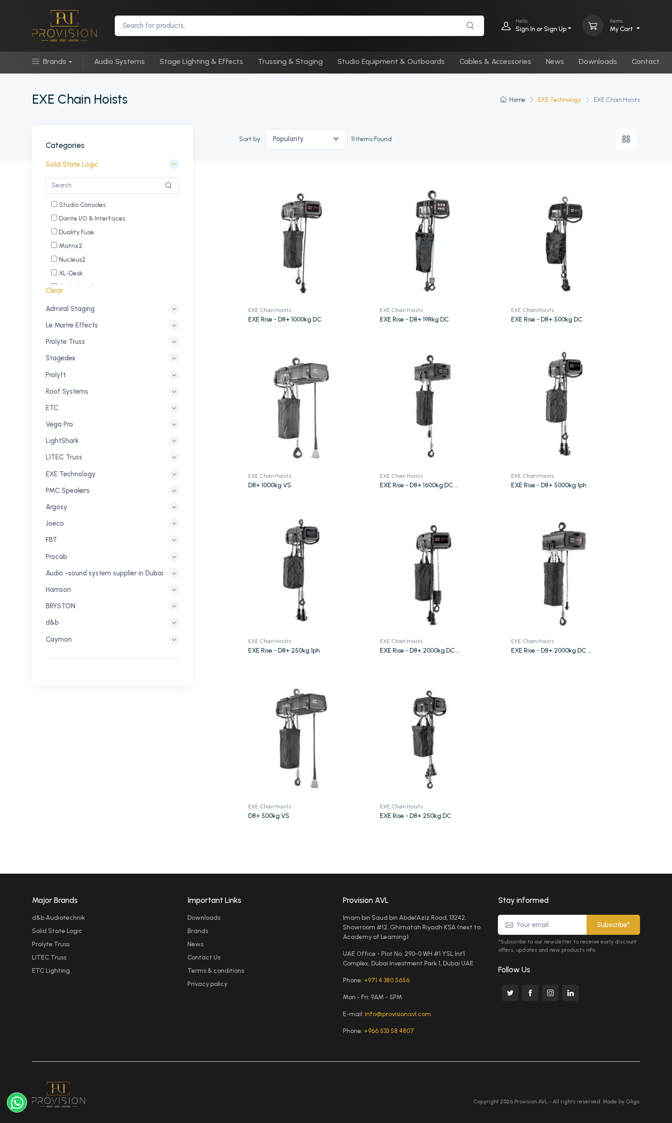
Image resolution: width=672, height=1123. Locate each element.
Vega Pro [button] (59, 424)
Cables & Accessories (495, 61)
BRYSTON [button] (60, 606)
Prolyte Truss (50, 944)
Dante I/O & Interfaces (92, 218)
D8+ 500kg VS (268, 816)
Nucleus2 (72, 260)
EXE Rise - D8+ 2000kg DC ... (420, 650)
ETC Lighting (51, 971)
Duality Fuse (76, 232)
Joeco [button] (55, 523)
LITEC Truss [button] (64, 457)
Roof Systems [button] (67, 391)
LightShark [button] (62, 441)
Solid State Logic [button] (72, 165)
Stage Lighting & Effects (201, 61)
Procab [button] (56, 557)
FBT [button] (51, 540)
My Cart (622, 25)
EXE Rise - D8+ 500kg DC (546, 319)
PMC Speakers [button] (68, 490)
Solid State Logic (57, 931)
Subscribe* (613, 925)
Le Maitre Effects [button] (72, 325)
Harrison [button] (58, 589)
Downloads (598, 61)
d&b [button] (52, 623)
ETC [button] (52, 408)
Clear (55, 290)
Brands (54, 61)
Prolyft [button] (56, 375)
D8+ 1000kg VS (269, 485)
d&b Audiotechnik (58, 918)
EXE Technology (559, 99)
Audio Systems (119, 61)
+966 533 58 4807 (389, 1031)
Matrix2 (70, 246)
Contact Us (203, 957)
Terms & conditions (215, 971)
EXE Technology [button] (71, 474)
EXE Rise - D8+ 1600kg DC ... (419, 485)
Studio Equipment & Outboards (391, 61)
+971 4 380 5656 (387, 980)
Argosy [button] (56, 507)
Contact (646, 61)
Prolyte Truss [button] (65, 341)
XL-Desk (71, 273)
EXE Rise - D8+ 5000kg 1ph (549, 485)
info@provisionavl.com (398, 1014)
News (555, 61)
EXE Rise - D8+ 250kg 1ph (284, 650)
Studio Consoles (82, 205)
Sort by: (250, 139)
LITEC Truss (49, 957)
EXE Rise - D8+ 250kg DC (415, 816)
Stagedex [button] (60, 358)
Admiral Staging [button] (70, 309)
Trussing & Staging (290, 61)
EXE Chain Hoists (269, 310)
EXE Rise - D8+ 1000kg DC (284, 319)
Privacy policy (207, 984)
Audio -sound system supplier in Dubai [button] (104, 573)
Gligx (633, 1101)
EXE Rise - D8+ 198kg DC (414, 319)
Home (517, 99)
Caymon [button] (59, 639)
